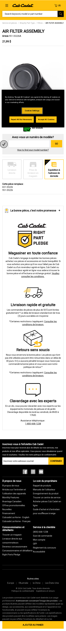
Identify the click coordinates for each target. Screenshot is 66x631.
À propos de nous (10, 485)
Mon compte (39, 540)
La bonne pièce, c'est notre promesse (33, 210)
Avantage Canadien (11, 501)
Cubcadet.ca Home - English (15, 517)
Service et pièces (9, 23)
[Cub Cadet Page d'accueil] (23, 5)
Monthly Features (10, 497)
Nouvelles (7, 509)
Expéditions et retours (45, 591)
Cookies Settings (32, 110)
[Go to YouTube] (41, 472)
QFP (35, 544)
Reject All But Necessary (21, 119)
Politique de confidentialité (23, 591)
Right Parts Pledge (11, 554)
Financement (8, 513)
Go (56, 143)
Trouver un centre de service (46, 497)
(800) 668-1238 (40, 532)
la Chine (37, 583)
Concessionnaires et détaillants (17, 550)
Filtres (40, 23)
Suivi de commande (42, 536)
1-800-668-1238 (33, 423)
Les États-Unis (52, 583)
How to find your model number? (33, 150)
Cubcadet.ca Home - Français (16, 521)
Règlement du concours (44, 547)
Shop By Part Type (27, 23)
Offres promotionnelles (13, 505)
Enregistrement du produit (45, 493)
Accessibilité (39, 551)
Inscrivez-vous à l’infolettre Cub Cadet (32, 449)
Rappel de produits (42, 485)
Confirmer (56, 461)
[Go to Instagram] (33, 472)
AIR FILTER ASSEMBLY (54, 23)
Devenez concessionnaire (14, 546)
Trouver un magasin (12, 535)
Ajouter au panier (33, 625)
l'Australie (23, 583)
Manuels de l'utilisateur (44, 489)
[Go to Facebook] (25, 472)
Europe (10, 583)
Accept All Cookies (46, 119)
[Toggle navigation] (6, 5)
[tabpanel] (33, 83)
